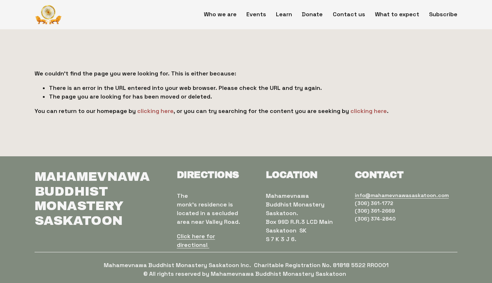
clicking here (155, 111)
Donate (312, 14)
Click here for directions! (196, 240)
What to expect (397, 14)
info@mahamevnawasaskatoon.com (402, 195)
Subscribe (443, 14)
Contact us (349, 14)
